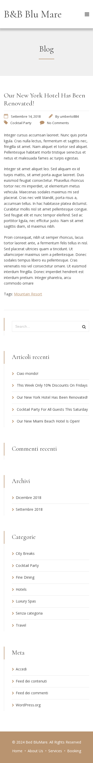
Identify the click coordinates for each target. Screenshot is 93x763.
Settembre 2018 (29, 509)
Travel (21, 625)
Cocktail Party (21, 123)
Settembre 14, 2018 (26, 116)
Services (55, 750)
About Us (35, 750)
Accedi (21, 669)
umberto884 (69, 116)
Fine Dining (25, 577)
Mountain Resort (28, 294)
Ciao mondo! (27, 373)
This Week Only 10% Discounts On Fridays (52, 385)
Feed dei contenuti (31, 681)
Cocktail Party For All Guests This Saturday (52, 409)
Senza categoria (29, 613)
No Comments (58, 123)
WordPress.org (28, 704)
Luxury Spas (26, 601)
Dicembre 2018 (28, 497)
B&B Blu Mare (33, 14)
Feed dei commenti (32, 692)
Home (17, 750)
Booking (74, 750)
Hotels (21, 589)
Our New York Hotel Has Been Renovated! (52, 397)
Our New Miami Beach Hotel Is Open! (48, 421)
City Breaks (25, 553)
